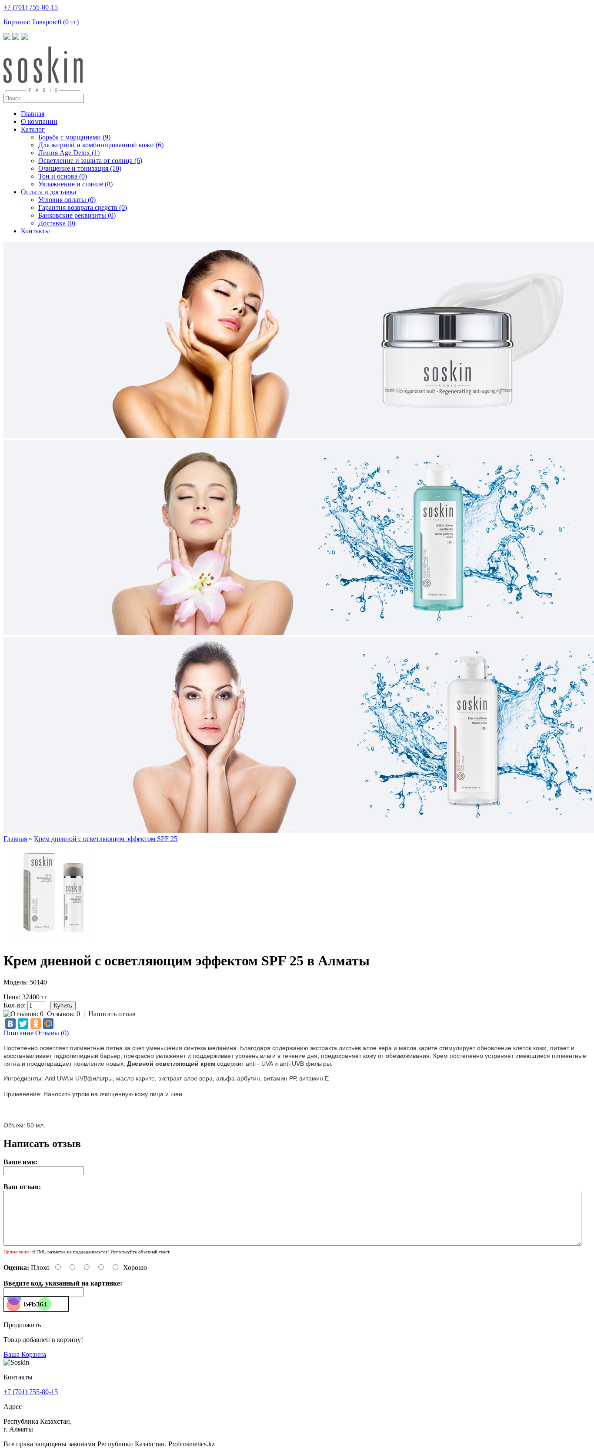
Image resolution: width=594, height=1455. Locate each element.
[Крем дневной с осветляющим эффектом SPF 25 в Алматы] (53, 939)
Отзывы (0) (52, 1033)
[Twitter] (23, 1023)
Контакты (35, 231)
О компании (39, 121)
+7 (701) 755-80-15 (30, 7)
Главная (32, 113)
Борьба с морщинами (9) (74, 137)
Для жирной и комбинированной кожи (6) (101, 145)
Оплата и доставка (48, 192)
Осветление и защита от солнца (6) (90, 160)
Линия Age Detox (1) (69, 152)
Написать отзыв (112, 1014)
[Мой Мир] (48, 1023)
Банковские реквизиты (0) (77, 215)
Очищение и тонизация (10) (79, 168)
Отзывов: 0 (63, 1014)
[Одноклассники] (35, 1023)
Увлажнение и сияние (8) (75, 184)
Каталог (33, 129)
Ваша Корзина (24, 1354)
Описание (18, 1033)
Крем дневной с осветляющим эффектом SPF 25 (105, 838)
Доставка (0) (56, 223)
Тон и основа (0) (62, 176)
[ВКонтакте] (10, 1023)
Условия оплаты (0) (67, 199)
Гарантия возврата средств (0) (82, 207)
